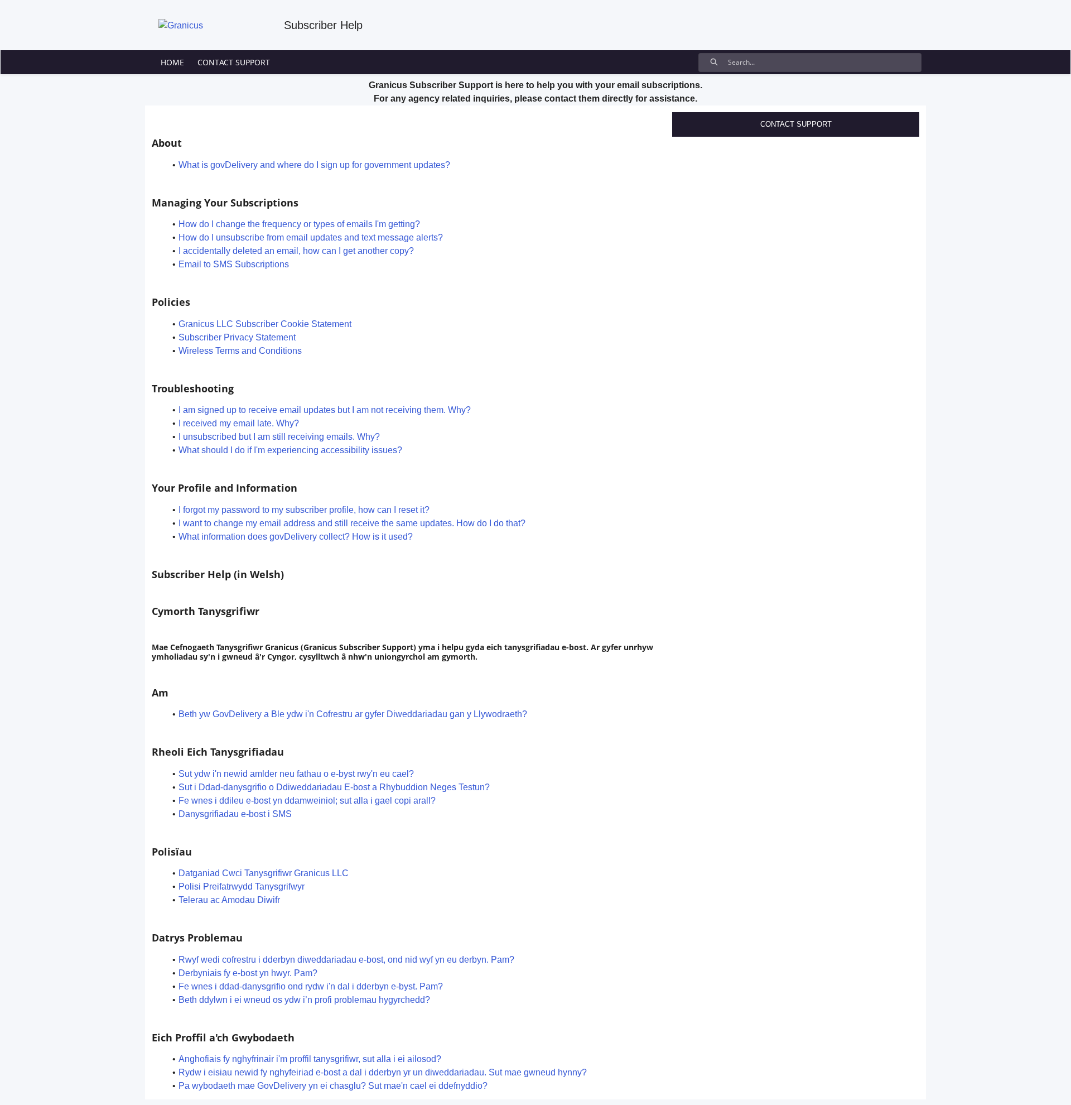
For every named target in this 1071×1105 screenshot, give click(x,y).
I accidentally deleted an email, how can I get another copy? (296, 251)
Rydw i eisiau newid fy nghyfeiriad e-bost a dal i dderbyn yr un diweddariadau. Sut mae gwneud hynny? (382, 1072)
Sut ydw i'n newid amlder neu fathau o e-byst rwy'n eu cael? (296, 774)
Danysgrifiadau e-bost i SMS (235, 814)
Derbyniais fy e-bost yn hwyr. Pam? (247, 973)
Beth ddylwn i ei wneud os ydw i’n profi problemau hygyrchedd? (304, 1000)
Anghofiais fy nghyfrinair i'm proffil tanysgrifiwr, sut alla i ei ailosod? (309, 1059)
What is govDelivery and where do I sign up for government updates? (314, 165)
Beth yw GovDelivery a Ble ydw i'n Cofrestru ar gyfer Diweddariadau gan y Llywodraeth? (352, 714)
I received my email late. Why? (238, 423)
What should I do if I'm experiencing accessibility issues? (290, 450)
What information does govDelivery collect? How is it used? (295, 536)
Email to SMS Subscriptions (233, 264)
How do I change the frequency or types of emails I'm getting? (299, 224)
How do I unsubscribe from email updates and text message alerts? (310, 237)
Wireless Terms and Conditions (240, 350)
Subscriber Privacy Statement (237, 337)
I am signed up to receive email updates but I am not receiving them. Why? (324, 410)
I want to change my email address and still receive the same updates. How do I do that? (351, 523)
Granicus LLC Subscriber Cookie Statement (264, 324)
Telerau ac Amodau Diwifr (229, 900)
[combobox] (824, 62)
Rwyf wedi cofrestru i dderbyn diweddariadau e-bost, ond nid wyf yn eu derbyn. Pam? (346, 959)
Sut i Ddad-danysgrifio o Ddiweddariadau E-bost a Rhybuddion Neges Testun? (334, 787)
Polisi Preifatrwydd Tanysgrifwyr (241, 886)
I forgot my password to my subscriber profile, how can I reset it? (304, 510)
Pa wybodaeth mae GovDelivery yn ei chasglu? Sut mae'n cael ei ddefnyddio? (333, 1085)
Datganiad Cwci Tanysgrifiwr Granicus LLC (263, 873)
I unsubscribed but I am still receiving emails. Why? (279, 436)
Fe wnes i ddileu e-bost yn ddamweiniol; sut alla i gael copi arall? (307, 800)
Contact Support (796, 124)
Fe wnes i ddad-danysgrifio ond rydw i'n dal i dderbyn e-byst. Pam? (310, 986)
